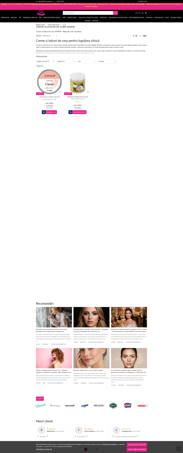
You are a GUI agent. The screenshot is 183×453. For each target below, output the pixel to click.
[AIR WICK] (41, 409)
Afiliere (87, 21)
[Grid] (136, 36)
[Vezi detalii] (39, 92)
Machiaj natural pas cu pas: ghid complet (88, 370)
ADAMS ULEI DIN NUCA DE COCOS (77, 97)
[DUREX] (84, 409)
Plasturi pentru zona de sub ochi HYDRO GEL (45, 4)
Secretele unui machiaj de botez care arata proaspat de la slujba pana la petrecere (51, 330)
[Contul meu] (143, 13)
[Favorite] (139, 13)
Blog (167, 17)
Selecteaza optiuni (79, 112)
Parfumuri (5, 17)
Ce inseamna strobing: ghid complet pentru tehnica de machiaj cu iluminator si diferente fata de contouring (129, 372)
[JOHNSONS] (70, 409)
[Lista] (134, 36)
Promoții (149, 17)
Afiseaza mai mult (41, 56)
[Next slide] (146, 405)
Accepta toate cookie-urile (137, 444)
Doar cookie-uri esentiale (136, 449)
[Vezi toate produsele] (140, 36)
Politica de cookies (109, 444)
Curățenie (103, 17)
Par (44, 383)
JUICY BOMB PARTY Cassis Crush (74, 4)
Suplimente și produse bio (118, 17)
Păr (40, 17)
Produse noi (159, 17)
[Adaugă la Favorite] (60, 92)
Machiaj (14, 17)
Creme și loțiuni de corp (54, 24)
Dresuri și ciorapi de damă (88, 17)
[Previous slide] (36, 405)
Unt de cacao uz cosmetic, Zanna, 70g (49, 97)
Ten (20, 17)
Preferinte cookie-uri (44, 449)
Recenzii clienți (176, 17)
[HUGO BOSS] (128, 409)
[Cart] (146, 13)
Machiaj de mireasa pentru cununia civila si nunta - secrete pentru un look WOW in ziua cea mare (129, 330)
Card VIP (95, 21)
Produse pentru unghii (51, 17)
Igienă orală (72, 17)
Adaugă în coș (51, 112)
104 (97, 4)
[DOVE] (113, 409)
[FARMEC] (99, 409)
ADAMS (39, 66)
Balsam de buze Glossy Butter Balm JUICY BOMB (127, 4)
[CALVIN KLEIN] (142, 409)
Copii (64, 17)
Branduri (40, 398)
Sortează (38, 36)
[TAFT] (55, 409)
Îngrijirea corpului (30, 17)
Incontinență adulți (136, 17)
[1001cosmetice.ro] (46, 13)
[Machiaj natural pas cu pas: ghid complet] (91, 358)
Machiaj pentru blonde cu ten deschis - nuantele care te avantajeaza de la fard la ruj (90, 330)
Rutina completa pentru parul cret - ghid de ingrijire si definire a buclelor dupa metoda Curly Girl (53, 372)
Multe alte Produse (152, 4)
